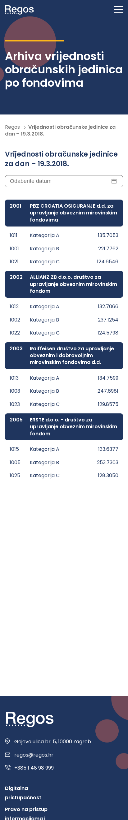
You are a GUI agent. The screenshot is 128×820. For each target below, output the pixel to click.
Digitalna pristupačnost (23, 793)
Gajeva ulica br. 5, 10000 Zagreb (52, 741)
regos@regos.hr (33, 755)
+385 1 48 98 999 (34, 768)
